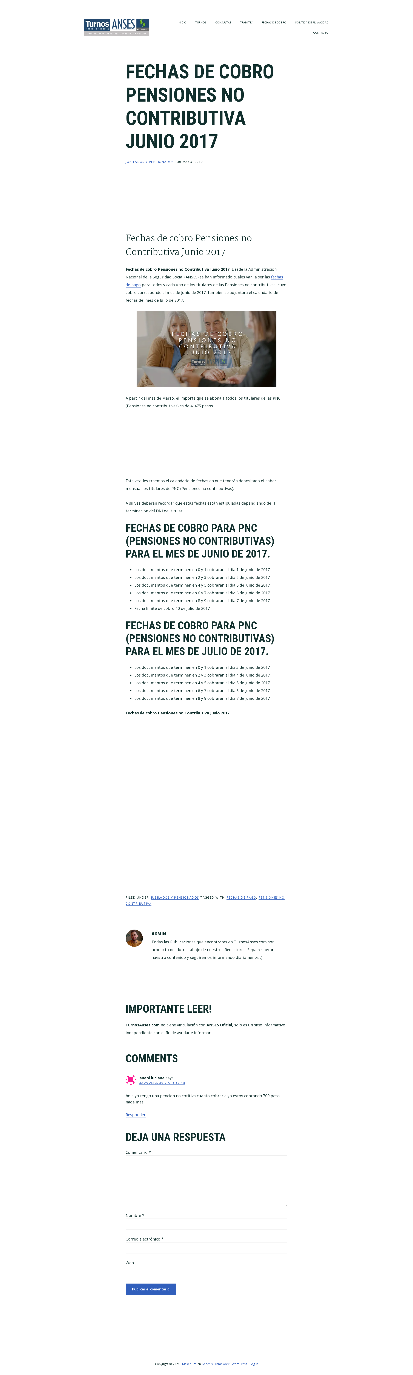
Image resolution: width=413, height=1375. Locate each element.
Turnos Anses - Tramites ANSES (116, 27)
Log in (254, 1364)
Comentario (138, 1152)
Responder (136, 1114)
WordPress (239, 1364)
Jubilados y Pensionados (150, 162)
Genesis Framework (216, 1364)
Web (130, 1262)
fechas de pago (241, 897)
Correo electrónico (144, 1239)
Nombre (135, 1215)
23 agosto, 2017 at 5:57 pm (162, 1083)
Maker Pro (189, 1364)
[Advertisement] (206, 202)
